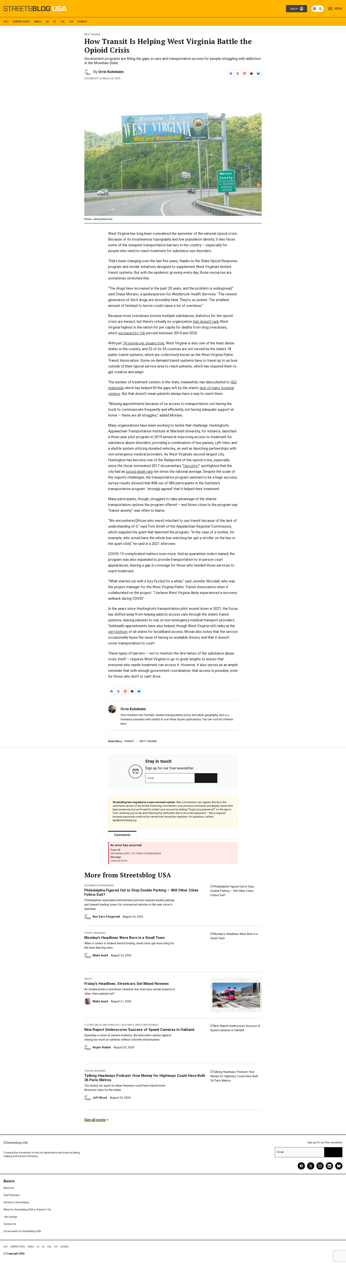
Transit (129, 741)
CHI (71, 21)
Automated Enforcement (99, 885)
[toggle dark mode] (317, 9)
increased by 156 (131, 333)
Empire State (21, 21)
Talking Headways (95, 1071)
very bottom (118, 631)
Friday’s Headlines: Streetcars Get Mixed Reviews (126, 983)
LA (47, 21)
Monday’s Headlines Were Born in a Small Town (124, 937)
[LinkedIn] (329, 1166)
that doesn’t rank (206, 321)
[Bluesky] (338, 1166)
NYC (6, 21)
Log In (294, 8)
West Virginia (92, 34)
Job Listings (10, 1216)
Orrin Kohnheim (111, 72)
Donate (82, 21)
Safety (88, 979)
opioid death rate (139, 471)
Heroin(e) (191, 466)
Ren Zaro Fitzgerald (106, 916)
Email (151, 778)
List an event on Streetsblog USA (22, 1231)
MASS (37, 21)
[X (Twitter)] (310, 1166)
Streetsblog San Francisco (103, 1025)
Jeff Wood (100, 1097)
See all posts (95, 1120)
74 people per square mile (143, 343)
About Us (9, 1187)
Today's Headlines (95, 933)
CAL (62, 21)
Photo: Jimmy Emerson (98, 219)
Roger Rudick (102, 1047)
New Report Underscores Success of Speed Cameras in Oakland (139, 1029)
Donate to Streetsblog (16, 1202)
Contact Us (10, 1224)
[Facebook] (301, 1166)
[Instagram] (320, 1166)
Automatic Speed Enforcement (140, 1025)
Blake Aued (100, 955)
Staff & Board (11, 1195)
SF (54, 21)
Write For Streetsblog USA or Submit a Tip (27, 1209)
